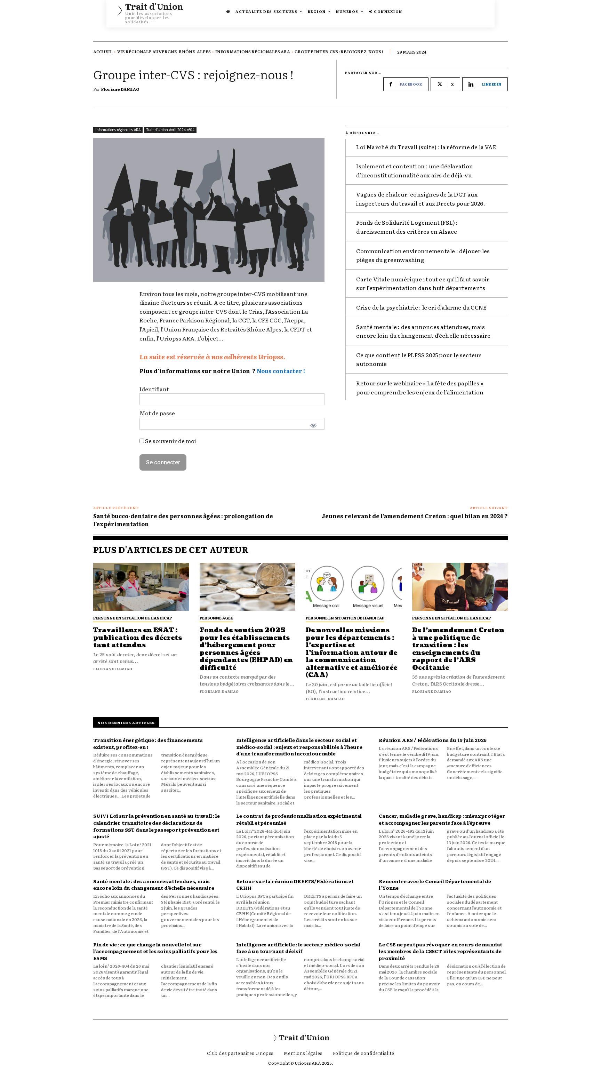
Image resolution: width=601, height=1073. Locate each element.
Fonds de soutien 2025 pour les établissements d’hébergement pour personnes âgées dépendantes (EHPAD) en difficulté (246, 649)
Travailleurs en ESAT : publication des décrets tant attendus (137, 638)
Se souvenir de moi (170, 441)
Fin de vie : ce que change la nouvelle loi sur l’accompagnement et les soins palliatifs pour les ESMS (155, 951)
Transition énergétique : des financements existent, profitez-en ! (148, 743)
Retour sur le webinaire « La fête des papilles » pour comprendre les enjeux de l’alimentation (419, 387)
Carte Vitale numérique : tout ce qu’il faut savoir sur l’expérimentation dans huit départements (422, 283)
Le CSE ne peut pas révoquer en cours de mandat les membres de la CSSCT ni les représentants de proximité (440, 951)
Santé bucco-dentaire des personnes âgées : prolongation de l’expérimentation (183, 520)
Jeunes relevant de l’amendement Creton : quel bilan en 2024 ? (415, 516)
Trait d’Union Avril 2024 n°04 (170, 129)
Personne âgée (216, 617)
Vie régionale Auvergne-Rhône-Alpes (164, 51)
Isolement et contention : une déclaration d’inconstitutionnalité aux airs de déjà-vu (414, 170)
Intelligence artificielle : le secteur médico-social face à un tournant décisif (298, 948)
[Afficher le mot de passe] (313, 425)
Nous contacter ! (281, 371)
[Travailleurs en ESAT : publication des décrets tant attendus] (141, 587)
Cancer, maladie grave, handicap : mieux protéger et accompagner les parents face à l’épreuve (442, 819)
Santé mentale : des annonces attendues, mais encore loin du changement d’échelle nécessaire (423, 331)
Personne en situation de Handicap (132, 617)
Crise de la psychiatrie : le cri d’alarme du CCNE (421, 307)
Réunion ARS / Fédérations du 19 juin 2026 (433, 739)
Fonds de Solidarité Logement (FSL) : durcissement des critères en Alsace (407, 226)
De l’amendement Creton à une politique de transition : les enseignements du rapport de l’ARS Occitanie (458, 649)
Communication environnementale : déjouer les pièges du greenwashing (423, 255)
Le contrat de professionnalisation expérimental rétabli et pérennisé (299, 819)
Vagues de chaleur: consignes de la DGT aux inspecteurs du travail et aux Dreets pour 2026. (420, 198)
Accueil (103, 51)
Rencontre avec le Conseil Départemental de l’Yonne (435, 884)
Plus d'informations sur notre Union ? (197, 371)
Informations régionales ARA (252, 51)
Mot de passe (157, 413)
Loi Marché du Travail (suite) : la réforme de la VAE (426, 147)
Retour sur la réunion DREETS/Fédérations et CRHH (295, 884)
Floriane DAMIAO (120, 89)
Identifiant (154, 389)
